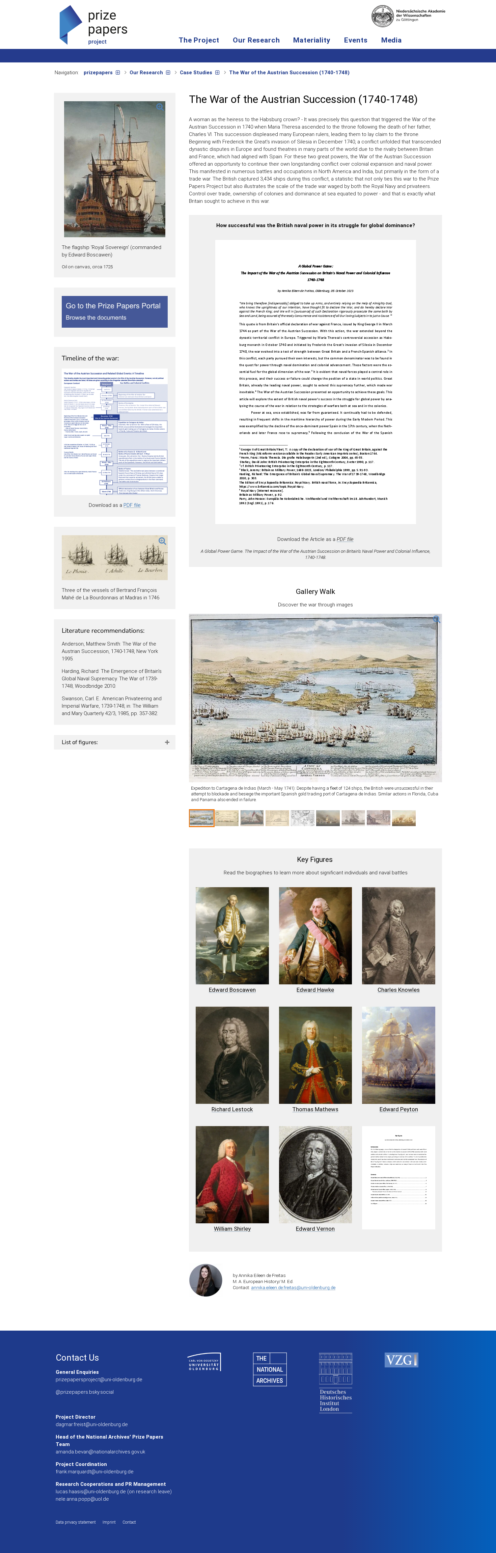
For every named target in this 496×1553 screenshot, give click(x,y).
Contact (129, 1522)
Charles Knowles (399, 989)
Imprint (109, 1522)
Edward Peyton (399, 1109)
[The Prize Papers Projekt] (93, 24)
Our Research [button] (256, 40)
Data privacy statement (76, 1522)
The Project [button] (198, 40)
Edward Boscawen (232, 989)
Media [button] (391, 40)
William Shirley (232, 1228)
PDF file (132, 505)
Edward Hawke (315, 989)
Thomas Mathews (315, 1109)
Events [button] (356, 40)
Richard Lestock (232, 1109)
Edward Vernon (315, 1228)
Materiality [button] (311, 40)
